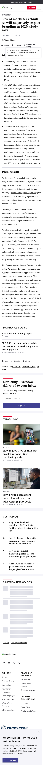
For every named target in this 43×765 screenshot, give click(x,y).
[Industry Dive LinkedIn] (3, 662)
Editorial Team (8, 681)
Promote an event (28, 690)
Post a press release (19, 642)
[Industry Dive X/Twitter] (13, 662)
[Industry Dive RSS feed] (18, 662)
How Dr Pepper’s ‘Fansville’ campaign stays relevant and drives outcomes (23, 541)
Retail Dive (25, 707)
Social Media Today (29, 711)
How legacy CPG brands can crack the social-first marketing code (20, 454)
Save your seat (10, 760)
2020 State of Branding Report (17, 333)
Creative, (16, 366)
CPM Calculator (8, 710)
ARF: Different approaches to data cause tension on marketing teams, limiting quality (20, 346)
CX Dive (24, 703)
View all (6, 642)
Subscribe (31, 8)
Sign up (21, 405)
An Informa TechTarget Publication (21, 2)
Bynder (7, 76)
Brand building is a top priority (24, 192)
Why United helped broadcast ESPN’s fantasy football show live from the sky (23, 526)
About (4, 677)
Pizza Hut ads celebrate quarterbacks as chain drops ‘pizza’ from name (21, 566)
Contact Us (6, 685)
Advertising (25, 679)
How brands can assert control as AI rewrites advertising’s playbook (17, 498)
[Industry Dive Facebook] (8, 662)
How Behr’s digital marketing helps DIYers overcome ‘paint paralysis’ (22, 553)
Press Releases (8, 699)
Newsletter (6, 689)
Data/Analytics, (29, 366)
